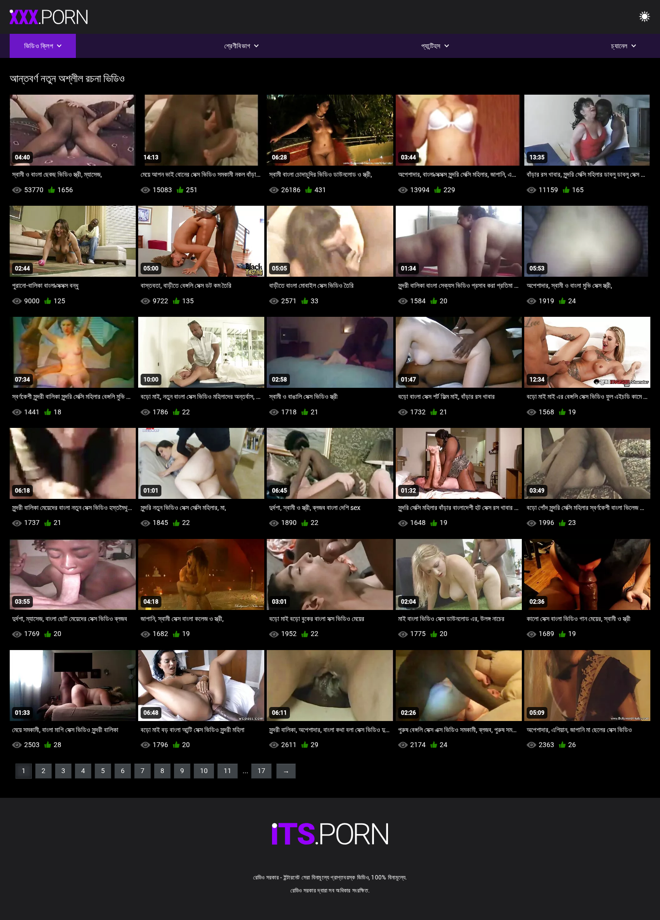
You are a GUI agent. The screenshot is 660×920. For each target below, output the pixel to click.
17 (261, 771)
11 (227, 771)
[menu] (644, 17)
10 (204, 771)
